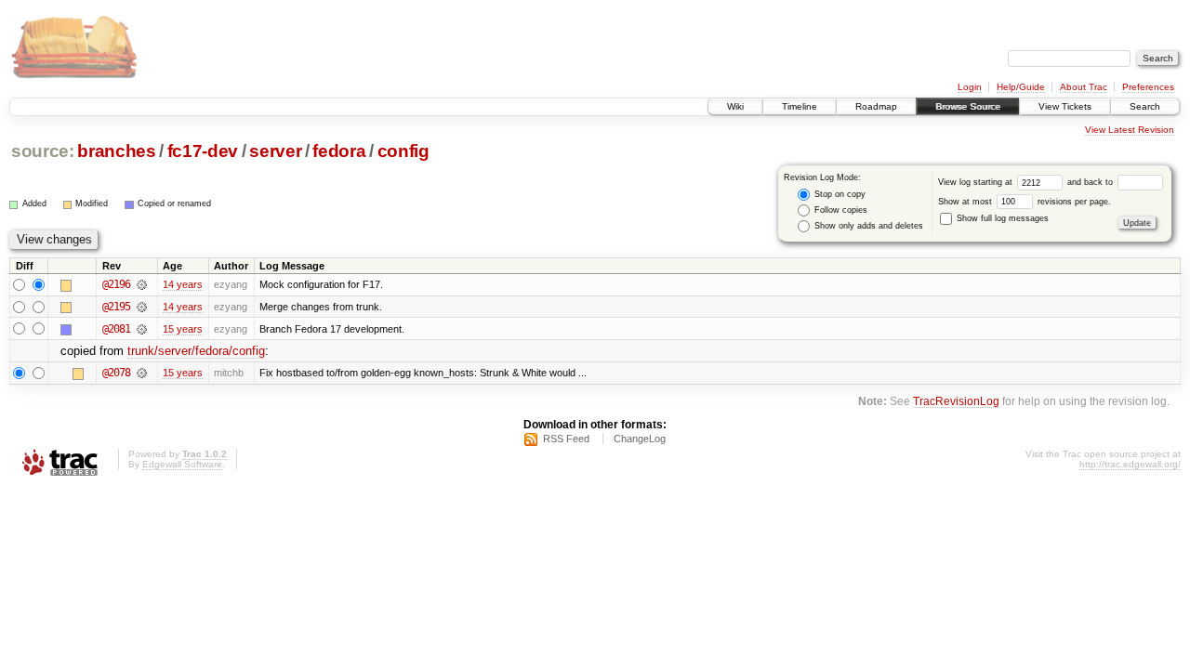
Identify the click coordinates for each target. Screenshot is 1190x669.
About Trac (1083, 87)
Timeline (799, 106)
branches (116, 151)
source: (42, 151)
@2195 (116, 306)
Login (970, 87)
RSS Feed (566, 438)
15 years (183, 328)
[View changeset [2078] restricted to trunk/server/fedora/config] (142, 372)
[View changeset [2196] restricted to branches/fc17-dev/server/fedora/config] (142, 284)
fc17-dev (202, 151)
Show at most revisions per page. (1024, 201)
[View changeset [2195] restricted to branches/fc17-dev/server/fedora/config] (142, 306)
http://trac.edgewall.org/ (1130, 464)
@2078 (116, 372)
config (403, 151)
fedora (338, 151)
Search (1145, 106)
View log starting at (976, 182)
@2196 (116, 284)
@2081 (116, 328)
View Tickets (1064, 106)
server (275, 151)
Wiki (735, 106)
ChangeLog (640, 438)
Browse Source (967, 106)
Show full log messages (1001, 218)
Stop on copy (839, 194)
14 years (183, 284)
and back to (1091, 182)
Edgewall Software (182, 464)
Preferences (1148, 87)
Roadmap (876, 106)
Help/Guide (1021, 87)
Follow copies (839, 210)
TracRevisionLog (956, 401)
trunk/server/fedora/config (196, 351)
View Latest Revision (1129, 130)
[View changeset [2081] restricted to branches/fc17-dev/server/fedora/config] (142, 328)
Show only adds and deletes (867, 225)
